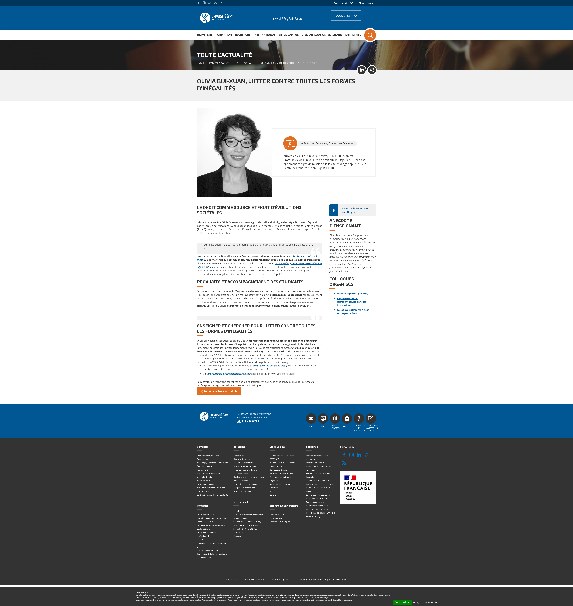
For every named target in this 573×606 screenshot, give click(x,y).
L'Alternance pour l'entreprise (318, 498)
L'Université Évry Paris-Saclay (209, 455)
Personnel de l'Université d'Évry (246, 525)
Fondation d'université (315, 462)
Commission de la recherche (245, 470)
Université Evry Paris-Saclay (213, 63)
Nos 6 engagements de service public (212, 462)
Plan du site (232, 579)
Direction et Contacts (242, 491)
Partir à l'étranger (240, 518)
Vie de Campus (288, 35)
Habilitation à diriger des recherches (248, 477)
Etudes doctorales (240, 473)
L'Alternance (202, 539)
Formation (224, 35)
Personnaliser (402, 602)
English (236, 511)
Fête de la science (240, 480)
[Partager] (372, 70)
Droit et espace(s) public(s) (352, 293)
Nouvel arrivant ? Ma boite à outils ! (211, 525)
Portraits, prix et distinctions (208, 473)
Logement (274, 480)
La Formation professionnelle (318, 495)
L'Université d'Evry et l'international (248, 514)
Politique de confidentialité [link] (425, 602)
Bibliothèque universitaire (322, 35)
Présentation (238, 455)
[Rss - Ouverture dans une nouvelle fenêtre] (221, 2)
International (264, 35)
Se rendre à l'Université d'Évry (245, 529)
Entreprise (353, 35)
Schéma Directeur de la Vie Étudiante (212, 495)
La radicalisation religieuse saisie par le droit (353, 311)
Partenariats (238, 532)
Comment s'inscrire (205, 522)
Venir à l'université (204, 477)
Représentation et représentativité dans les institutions (351, 302)
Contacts (237, 536)
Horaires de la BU (277, 514)
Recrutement (202, 470)
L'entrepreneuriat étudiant (317, 505)
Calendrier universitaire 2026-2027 (211, 518)
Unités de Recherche (242, 459)
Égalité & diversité (204, 466)
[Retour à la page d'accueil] (216, 16)
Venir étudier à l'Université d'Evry (247, 522)
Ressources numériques (280, 522)
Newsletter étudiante (205, 484)
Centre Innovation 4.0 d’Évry (317, 509)
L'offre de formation (205, 514)
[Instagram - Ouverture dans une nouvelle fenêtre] (204, 2)
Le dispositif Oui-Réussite (207, 550)
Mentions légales (279, 579)
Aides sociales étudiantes (280, 477)
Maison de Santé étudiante (281, 484)
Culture (273, 495)
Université (205, 35)
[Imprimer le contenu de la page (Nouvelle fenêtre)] (361, 70)
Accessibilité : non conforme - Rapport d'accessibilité (320, 579)
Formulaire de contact (254, 579)
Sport (272, 491)
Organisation (202, 459)
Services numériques (278, 470)
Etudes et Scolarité (204, 529)
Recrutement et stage (315, 502)
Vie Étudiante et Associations (282, 473)
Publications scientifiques (243, 462)
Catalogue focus (276, 518)
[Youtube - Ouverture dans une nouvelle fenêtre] (215, 2)
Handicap (274, 488)
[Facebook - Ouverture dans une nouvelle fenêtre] (198, 2)
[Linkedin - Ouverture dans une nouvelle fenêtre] (209, 2)
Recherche (243, 35)
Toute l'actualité (245, 63)
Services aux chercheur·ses (244, 466)
